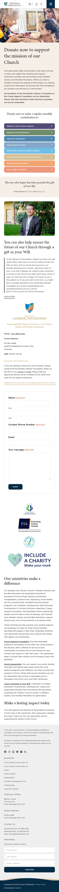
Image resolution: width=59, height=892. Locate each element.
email (28, 372)
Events (6, 770)
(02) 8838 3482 (18, 334)
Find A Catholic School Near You (16, 766)
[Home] (16, 4)
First (10, 408)
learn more (9, 296)
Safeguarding (9, 777)
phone (20, 372)
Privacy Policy (40, 884)
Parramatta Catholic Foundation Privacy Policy (30, 383)
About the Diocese (11, 789)
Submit (15, 487)
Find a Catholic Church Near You (16, 762)
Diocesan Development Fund (15, 781)
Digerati (18, 888)
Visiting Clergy (9, 785)
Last (9, 418)
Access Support (10, 774)
